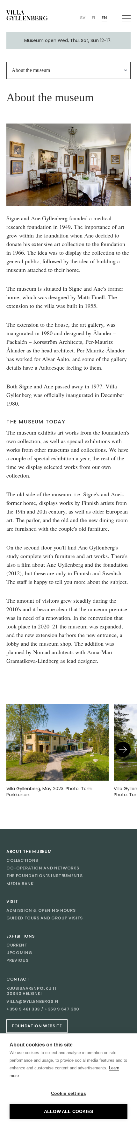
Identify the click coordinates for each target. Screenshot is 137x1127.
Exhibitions (20, 936)
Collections (22, 860)
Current (16, 945)
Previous (17, 960)
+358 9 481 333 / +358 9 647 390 (42, 1009)
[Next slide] (123, 749)
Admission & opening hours (41, 910)
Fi (93, 18)
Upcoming (19, 953)
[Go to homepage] (26, 15)
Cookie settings (68, 1093)
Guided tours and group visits (44, 918)
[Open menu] (126, 18)
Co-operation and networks (42, 868)
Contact (18, 979)
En (104, 18)
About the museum (29, 851)
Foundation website (37, 1026)
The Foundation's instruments (44, 876)
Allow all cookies (68, 1111)
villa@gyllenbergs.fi (32, 1001)
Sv (82, 18)
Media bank (20, 884)
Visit (12, 901)
